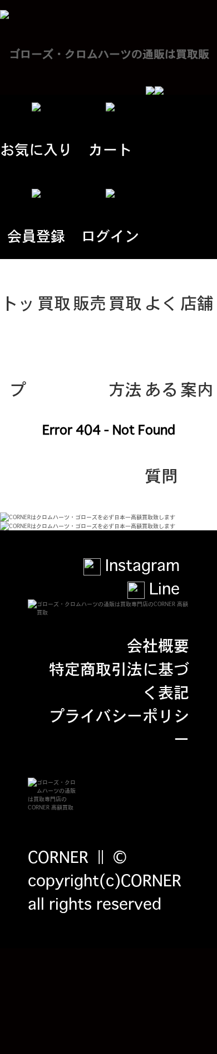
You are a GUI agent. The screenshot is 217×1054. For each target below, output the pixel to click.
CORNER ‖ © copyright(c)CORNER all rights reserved (104, 880)
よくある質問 (161, 317)
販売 (89, 302)
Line (162, 587)
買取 (54, 302)
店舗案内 (197, 317)
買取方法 (125, 317)
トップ (17, 317)
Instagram (140, 564)
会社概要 (158, 644)
